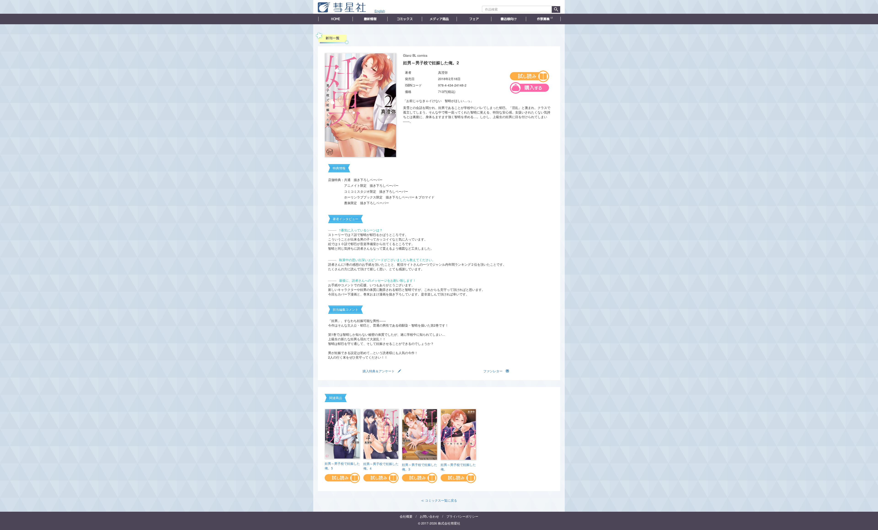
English (380, 11)
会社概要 (406, 516)
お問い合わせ (429, 516)
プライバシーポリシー (462, 516)
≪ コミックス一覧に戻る (439, 500)
